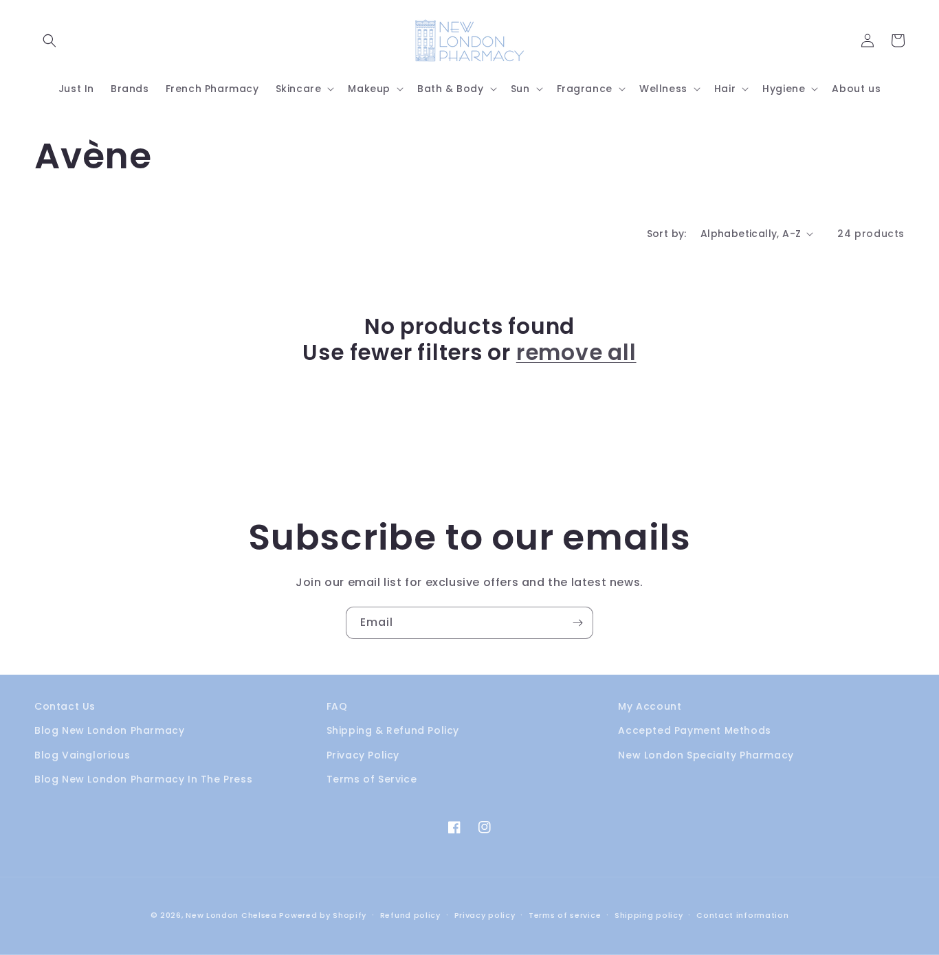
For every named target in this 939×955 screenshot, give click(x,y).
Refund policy (410, 915)
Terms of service (565, 915)
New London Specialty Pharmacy (705, 755)
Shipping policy (649, 915)
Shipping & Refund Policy (393, 730)
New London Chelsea (231, 915)
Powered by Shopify (322, 915)
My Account (649, 706)
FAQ (337, 706)
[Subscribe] (577, 623)
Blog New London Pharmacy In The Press (143, 779)
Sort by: (667, 233)
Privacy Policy (363, 755)
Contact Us (65, 706)
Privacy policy (485, 915)
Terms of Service (372, 779)
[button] (49, 40)
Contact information (742, 915)
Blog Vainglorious (82, 755)
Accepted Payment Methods (694, 730)
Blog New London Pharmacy (109, 730)
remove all (576, 352)
